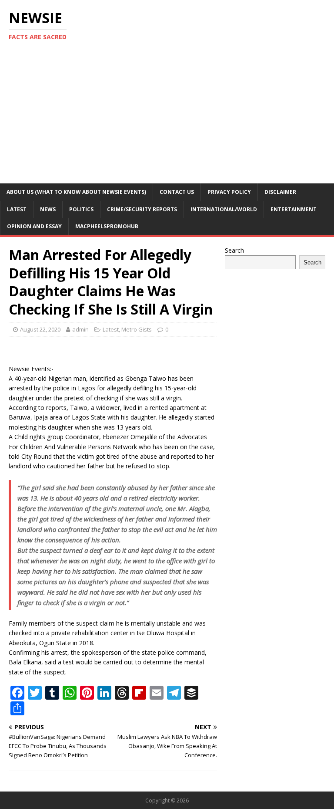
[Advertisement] (167, 118)
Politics (81, 209)
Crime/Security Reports (142, 209)
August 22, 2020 (40, 329)
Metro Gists (136, 329)
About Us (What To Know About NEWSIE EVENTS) (76, 192)
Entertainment (294, 209)
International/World (223, 209)
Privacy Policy (229, 192)
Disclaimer (280, 192)
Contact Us (177, 192)
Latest (17, 209)
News (48, 209)
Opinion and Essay (34, 226)
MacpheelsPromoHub (106, 226)
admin (80, 329)
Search (234, 250)
